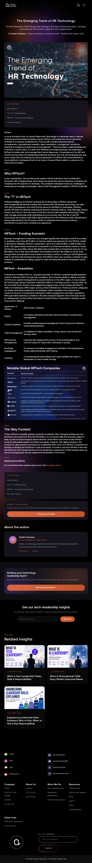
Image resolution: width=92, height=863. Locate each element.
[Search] (78, 5)
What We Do (54, 784)
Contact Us (9, 804)
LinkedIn (35, 551)
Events (71, 801)
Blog (71, 797)
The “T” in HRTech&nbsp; (16, 113)
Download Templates (13, 821)
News (71, 805)
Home (6, 788)
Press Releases (75, 809)
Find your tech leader (46, 514)
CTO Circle (30, 792)
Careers (7, 800)
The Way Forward (14, 122)
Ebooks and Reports (77, 792)
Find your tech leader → (46, 588)
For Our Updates (46, 834)
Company (9, 784)
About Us (31, 784)
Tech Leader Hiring (55, 788)
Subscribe (67, 619)
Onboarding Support (56, 800)
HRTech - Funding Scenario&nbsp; (20, 118)
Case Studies (74, 788)
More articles (24, 551)
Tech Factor (31, 797)
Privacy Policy (10, 826)
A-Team (29, 788)
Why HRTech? (12, 109)
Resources (74, 784)
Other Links (10, 818)
